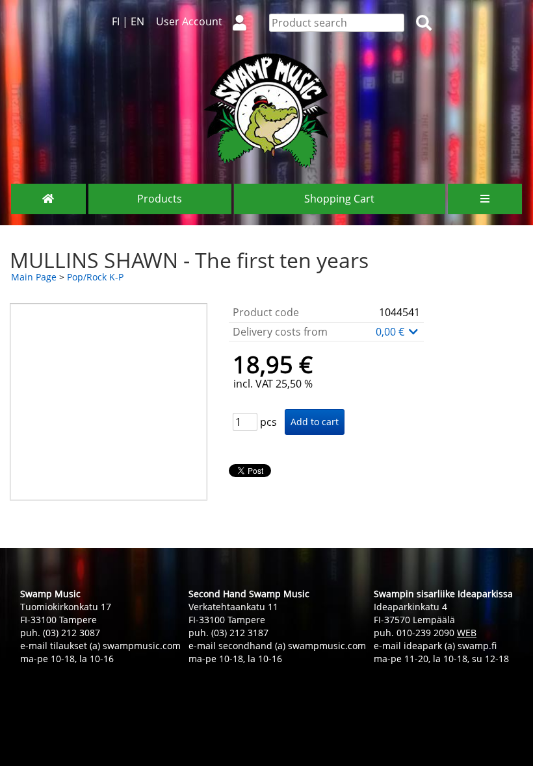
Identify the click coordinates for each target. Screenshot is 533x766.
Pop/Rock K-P (95, 277)
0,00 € (391, 332)
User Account (189, 21)
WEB (466, 632)
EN (137, 21)
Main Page (34, 277)
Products (159, 199)
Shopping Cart (339, 199)
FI (116, 21)
